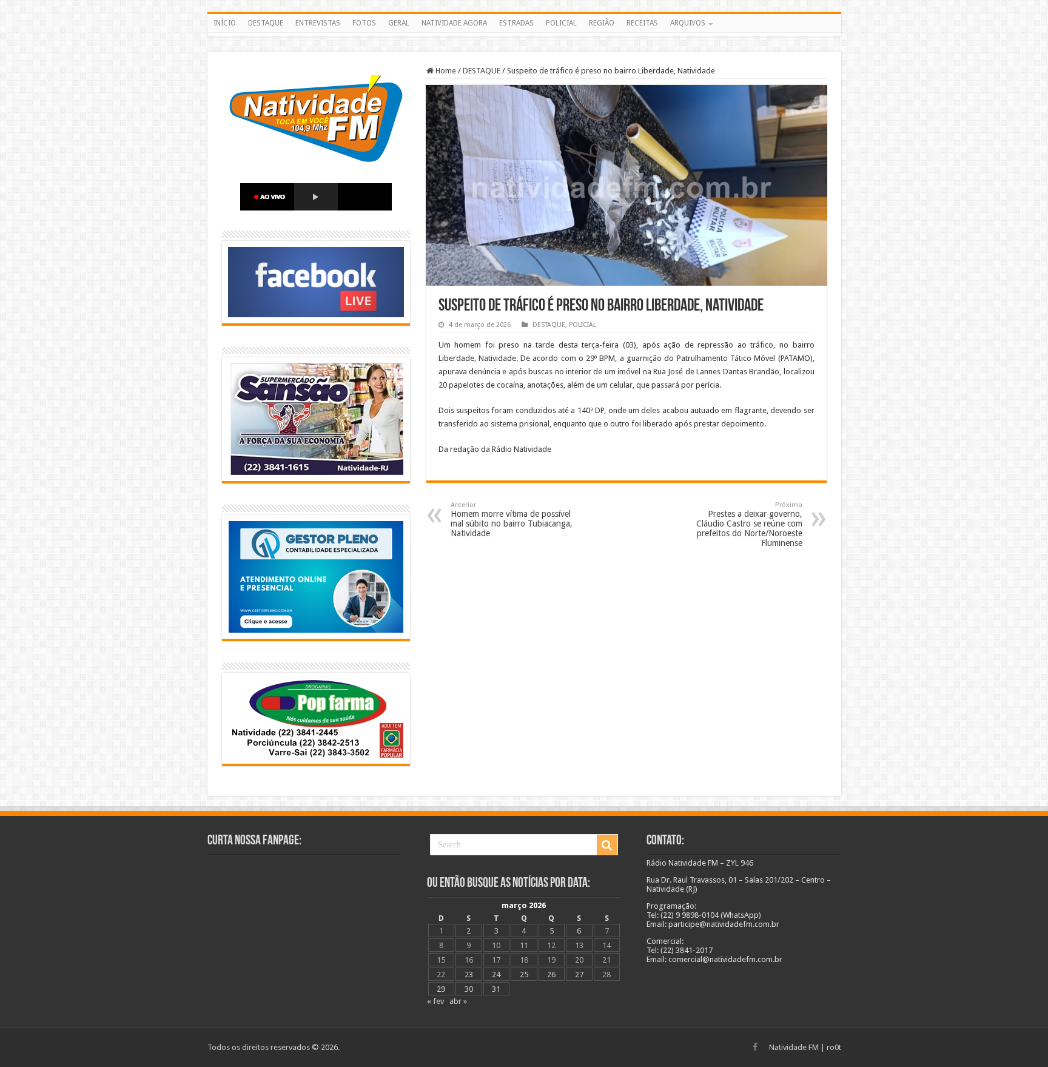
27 (579, 974)
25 (524, 974)
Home (445, 70)
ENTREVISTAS (317, 23)
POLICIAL (561, 23)
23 (469, 974)
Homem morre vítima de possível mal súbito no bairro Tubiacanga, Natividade (512, 519)
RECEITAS (642, 23)
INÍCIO (224, 23)
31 (496, 989)
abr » (458, 1001)
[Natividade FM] (524, 34)
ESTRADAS (516, 23)
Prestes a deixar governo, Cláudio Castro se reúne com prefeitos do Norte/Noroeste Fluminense (749, 524)
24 (496, 974)
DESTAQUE (265, 23)
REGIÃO (601, 23)
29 (441, 989)
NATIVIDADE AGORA (454, 23)
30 (469, 989)
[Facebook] (755, 1047)
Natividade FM (794, 1047)
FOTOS (364, 23)
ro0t (834, 1047)
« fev (435, 1001)
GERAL (398, 23)
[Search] (607, 845)
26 (551, 974)
